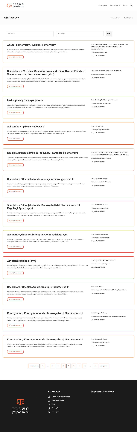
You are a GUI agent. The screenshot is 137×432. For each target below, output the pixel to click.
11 (95, 366)
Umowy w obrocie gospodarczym (61, 396)
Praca (125, 5)
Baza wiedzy (114, 5)
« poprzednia (34, 366)
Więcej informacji (15, 57)
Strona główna (102, 5)
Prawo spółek (55, 408)
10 (84, 366)
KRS (53, 404)
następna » (104, 366)
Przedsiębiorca (56, 412)
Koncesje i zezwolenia (58, 400)
